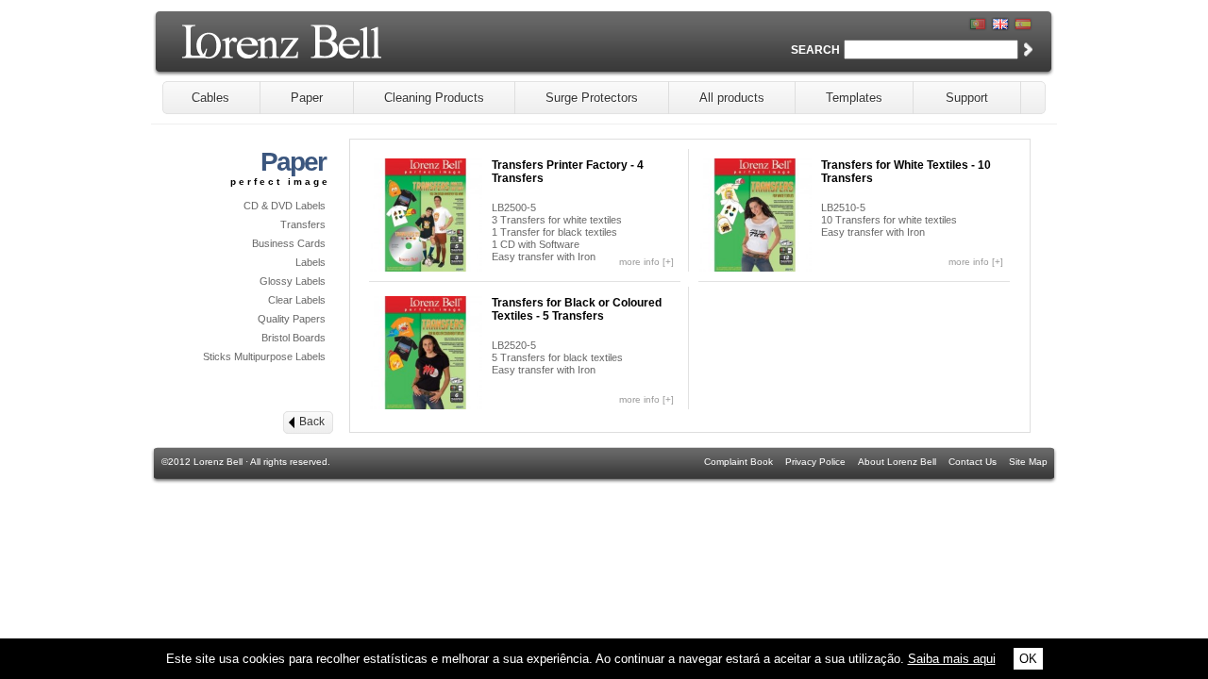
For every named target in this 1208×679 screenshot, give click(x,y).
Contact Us (972, 461)
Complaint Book (738, 461)
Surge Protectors (591, 98)
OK (1028, 659)
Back (312, 421)
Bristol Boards (293, 337)
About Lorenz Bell (897, 461)
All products (731, 98)
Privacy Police (815, 461)
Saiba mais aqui (952, 659)
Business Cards (289, 243)
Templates (854, 98)
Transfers (303, 224)
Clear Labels (297, 300)
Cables (210, 98)
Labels (310, 262)
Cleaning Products (434, 98)
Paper (307, 98)
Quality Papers (292, 318)
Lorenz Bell (331, 49)
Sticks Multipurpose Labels (264, 356)
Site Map (1028, 461)
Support (967, 98)
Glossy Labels (293, 281)
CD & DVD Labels (284, 205)
